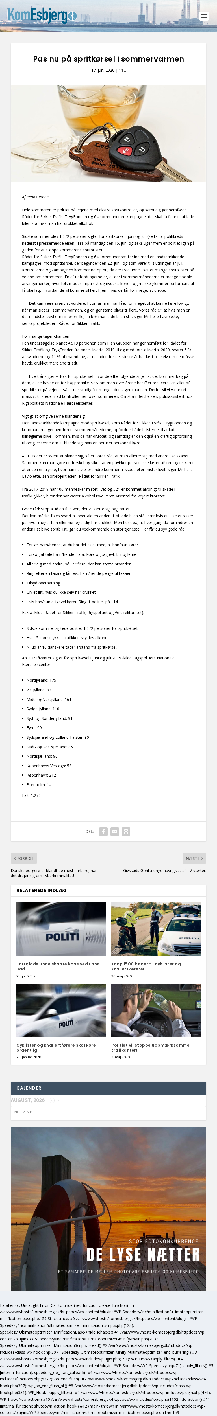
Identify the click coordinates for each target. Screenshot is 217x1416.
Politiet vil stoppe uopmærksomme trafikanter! (150, 1047)
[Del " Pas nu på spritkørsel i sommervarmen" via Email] (114, 831)
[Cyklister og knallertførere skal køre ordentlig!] (61, 1010)
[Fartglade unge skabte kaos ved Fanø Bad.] (61, 929)
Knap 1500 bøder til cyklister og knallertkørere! (146, 966)
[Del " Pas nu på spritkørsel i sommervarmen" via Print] (126, 831)
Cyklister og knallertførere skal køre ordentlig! (56, 1047)
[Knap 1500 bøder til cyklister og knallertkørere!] (156, 929)
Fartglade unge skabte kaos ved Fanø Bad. (58, 966)
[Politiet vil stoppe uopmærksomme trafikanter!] (156, 1010)
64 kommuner (107, 256)
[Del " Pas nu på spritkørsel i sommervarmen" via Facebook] (103, 831)
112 (122, 70)
